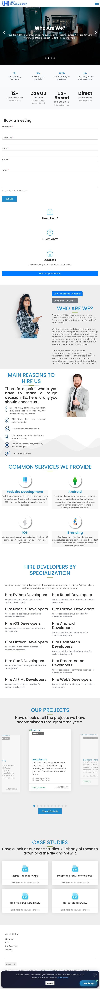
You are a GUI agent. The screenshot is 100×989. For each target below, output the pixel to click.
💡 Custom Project (62, 944)
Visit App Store (42, 778)
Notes (5, 170)
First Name (7, 126)
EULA (7, 942)
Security (8, 949)
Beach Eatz (40, 759)
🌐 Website (75, 938)
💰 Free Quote (80, 944)
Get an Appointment (50, 273)
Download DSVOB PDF (65, 300)
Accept (50, 983)
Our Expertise (11, 946)
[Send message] (92, 969)
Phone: (6, 159)
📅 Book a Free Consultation (73, 953)
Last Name (7, 137)
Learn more (63, 977)
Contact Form (85, 974)
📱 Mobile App (60, 938)
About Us (9, 939)
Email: (5, 148)
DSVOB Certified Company (67, 293)
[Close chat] (93, 920)
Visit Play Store (42, 780)
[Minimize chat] (89, 920)
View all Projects (50, 811)
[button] (4, 32)
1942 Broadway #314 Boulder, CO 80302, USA (50, 264)
